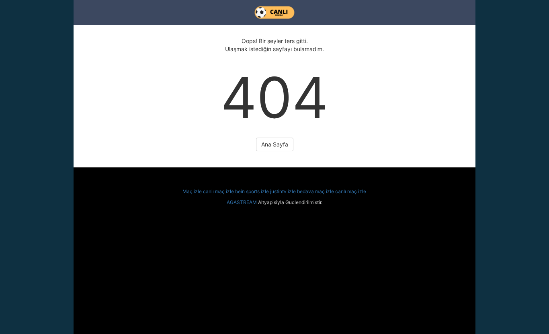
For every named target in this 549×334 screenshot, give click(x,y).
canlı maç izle (218, 191)
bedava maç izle (315, 191)
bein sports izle (252, 191)
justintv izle (283, 191)
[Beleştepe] (274, 12)
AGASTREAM (242, 202)
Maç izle (192, 191)
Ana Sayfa (274, 144)
